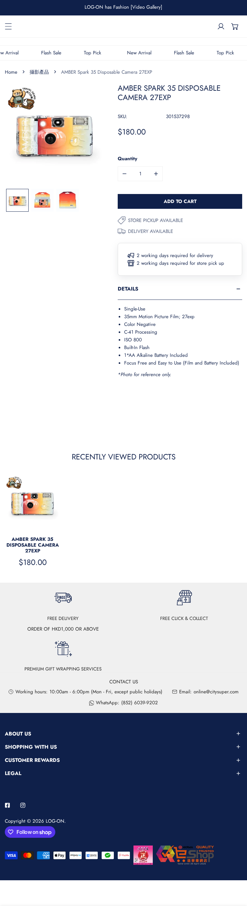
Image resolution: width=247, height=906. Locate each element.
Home (11, 72)
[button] (235, 26)
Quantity (127, 158)
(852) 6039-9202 (139, 702)
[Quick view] (54, 522)
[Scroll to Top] (235, 871)
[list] (55, 134)
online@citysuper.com (216, 691)
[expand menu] (8, 26)
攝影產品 (39, 72)
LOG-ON (55, 821)
